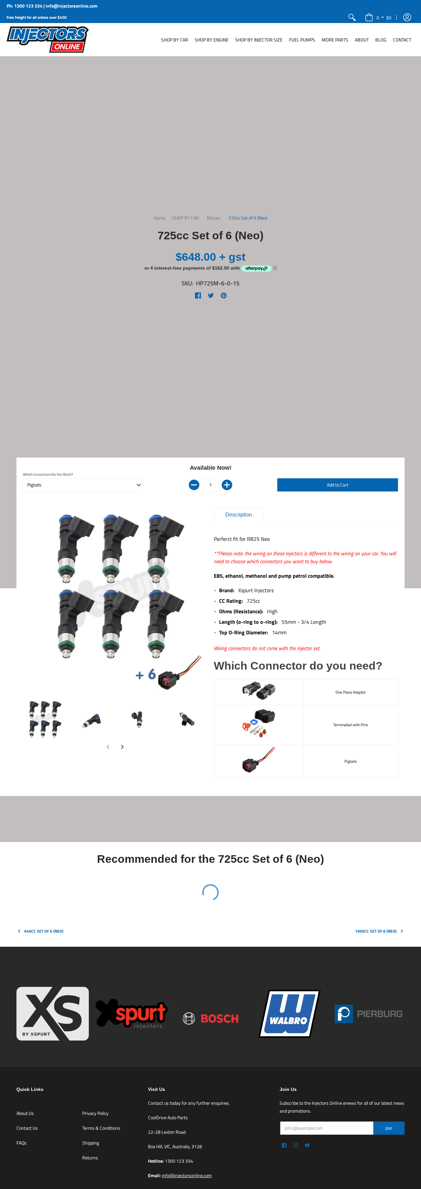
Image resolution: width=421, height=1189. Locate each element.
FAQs (21, 1142)
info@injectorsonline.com (187, 1175)
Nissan (213, 217)
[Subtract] (194, 485)
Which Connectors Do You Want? (48, 474)
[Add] (227, 485)
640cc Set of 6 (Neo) (43, 931)
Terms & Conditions (101, 1127)
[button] (407, 17)
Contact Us (27, 1127)
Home (159, 217)
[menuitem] (352, 17)
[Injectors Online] (48, 39)
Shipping (90, 1142)
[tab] (238, 515)
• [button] (384, 17)
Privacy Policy (95, 1113)
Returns (90, 1157)
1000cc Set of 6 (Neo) (376, 931)
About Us (25, 1113)
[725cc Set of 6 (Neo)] (43, 719)
